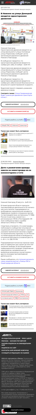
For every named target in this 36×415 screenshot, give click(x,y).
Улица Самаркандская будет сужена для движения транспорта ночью (16, 95)
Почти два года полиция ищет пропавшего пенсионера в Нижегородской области (21, 324)
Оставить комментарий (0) (18, 111)
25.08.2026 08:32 (6, 161)
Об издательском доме (10, 338)
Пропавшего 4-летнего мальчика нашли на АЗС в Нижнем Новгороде (20, 318)
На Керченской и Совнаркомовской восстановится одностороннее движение (21, 140)
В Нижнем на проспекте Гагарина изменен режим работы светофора (21, 151)
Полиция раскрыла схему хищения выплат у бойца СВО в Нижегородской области (21, 306)
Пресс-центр (27, 338)
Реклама (4, 341)
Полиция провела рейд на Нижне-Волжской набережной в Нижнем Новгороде (19, 313)
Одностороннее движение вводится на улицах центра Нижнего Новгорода (20, 145)
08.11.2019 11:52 (5, 7)
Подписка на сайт (8, 348)
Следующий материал (17, 410)
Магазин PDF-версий (18, 341)
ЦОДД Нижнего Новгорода (10, 45)
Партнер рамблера (17, 406)
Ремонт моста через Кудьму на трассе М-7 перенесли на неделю (21, 134)
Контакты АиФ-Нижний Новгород (15, 350)
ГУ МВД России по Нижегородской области (16, 199)
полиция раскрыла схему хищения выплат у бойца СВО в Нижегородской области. (17, 261)
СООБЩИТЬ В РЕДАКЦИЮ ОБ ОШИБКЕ (15, 353)
